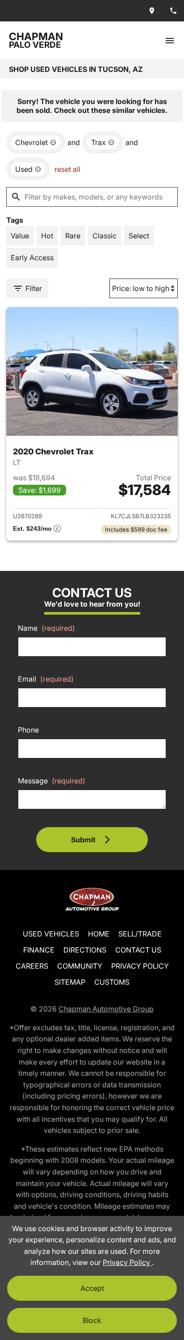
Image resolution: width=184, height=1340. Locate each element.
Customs (112, 982)
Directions (84, 949)
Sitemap (69, 982)
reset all (67, 169)
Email (46, 678)
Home (98, 933)
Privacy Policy (140, 965)
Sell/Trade (140, 933)
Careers (32, 965)
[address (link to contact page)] (152, 11)
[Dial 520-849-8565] (173, 11)
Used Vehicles (51, 933)
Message (51, 780)
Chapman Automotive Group (106, 1008)
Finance (38, 949)
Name (46, 628)
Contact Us (138, 949)
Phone (28, 729)
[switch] (169, 40)
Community (79, 965)
